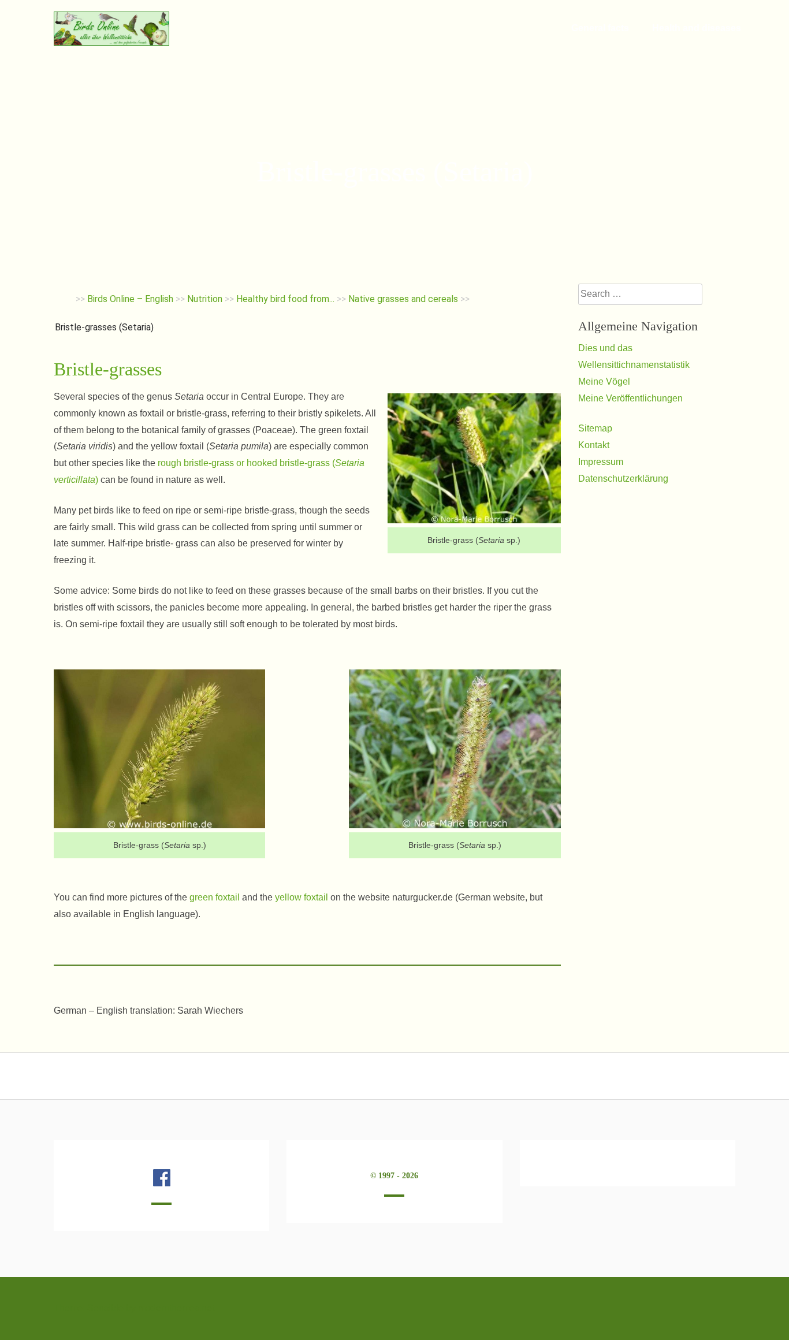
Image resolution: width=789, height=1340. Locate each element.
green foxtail (214, 897)
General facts (600, 28)
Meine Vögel (604, 381)
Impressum (600, 462)
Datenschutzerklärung (623, 478)
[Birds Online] (111, 42)
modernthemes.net (176, 1308)
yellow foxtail (301, 897)
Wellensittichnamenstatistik (634, 365)
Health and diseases (696, 28)
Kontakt (593, 445)
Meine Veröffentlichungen (630, 398)
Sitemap (595, 428)
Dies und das (605, 348)
